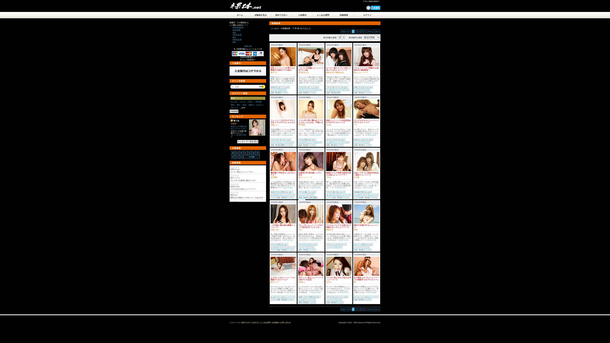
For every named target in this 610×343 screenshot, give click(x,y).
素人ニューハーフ (361, 72)
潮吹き (251, 105)
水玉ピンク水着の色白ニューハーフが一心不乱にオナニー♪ (239, 128)
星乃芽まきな (303, 72)
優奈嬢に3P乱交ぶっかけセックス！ (283, 174)
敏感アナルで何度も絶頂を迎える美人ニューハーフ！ (338, 174)
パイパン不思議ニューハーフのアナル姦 (310, 69)
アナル (301, 87)
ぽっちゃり (336, 87)
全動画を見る (260, 15)
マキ (355, 125)
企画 (338, 93)
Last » (376, 31)
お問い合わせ (285, 322)
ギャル (329, 140)
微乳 (282, 145)
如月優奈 (274, 177)
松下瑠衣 (301, 125)
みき (300, 230)
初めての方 (245, 322)
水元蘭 (356, 177)
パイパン (302, 90)
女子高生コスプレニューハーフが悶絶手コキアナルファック (366, 279)
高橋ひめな (339, 72)
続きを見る (288, 83)
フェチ (283, 90)
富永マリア (275, 282)
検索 (261, 87)
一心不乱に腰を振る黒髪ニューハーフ (283, 226)
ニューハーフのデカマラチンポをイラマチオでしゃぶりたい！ (283, 122)
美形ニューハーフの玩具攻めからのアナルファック (338, 121)
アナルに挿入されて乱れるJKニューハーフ (339, 278)
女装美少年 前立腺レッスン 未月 (310, 174)
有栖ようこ (275, 125)
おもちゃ (259, 105)
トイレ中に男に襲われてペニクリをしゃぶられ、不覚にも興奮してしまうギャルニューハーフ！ (310, 123)
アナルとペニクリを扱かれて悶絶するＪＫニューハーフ (338, 226)
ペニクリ (284, 93)
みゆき (328, 125)
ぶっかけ (286, 87)
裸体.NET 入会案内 (375, 8)
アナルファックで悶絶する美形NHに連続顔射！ (366, 69)
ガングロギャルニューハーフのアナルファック (366, 121)
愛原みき (329, 230)
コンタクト (368, 8)
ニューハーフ (275, 90)
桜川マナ (274, 72)
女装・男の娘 (275, 93)
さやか (328, 177)
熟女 (233, 105)
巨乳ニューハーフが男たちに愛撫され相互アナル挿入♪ (283, 69)
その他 (251, 157)
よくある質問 (323, 15)
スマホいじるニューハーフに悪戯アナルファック (283, 278)
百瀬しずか (275, 230)
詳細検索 (344, 15)
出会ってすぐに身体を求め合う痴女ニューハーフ (366, 174)
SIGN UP (248, 46)
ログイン (367, 15)
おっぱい (278, 87)
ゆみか (328, 282)
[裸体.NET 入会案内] (248, 76)
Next (370, 31)
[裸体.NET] (247, 7)
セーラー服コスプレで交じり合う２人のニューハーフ (338, 69)
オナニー (357, 244)
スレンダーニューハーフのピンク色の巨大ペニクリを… (310, 226)
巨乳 (272, 87)
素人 (306, 192)
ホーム (240, 15)
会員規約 (275, 322)
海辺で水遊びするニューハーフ (366, 226)
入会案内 (302, 15)
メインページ (235, 322)
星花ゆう (301, 282)
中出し (250, 102)
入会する (255, 322)
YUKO (233, 124)
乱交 (272, 192)
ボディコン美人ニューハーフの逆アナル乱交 (310, 278)
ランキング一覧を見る (247, 141)
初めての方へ (281, 15)
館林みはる (330, 72)
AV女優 (357, 192)
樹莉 (355, 230)
